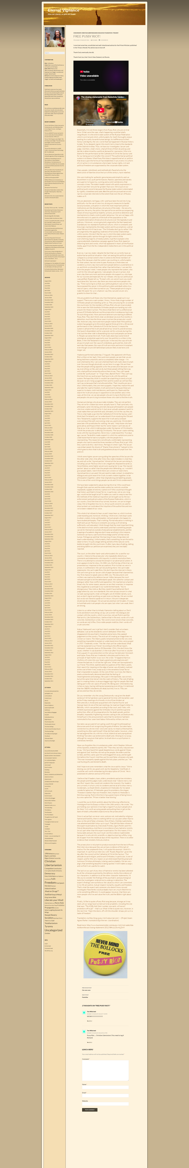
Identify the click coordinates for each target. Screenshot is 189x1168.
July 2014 (47, 600)
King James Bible (50, 897)
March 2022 (48, 397)
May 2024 (47, 342)
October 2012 (48, 650)
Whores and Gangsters (50, 843)
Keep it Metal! (57, 895)
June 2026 (47, 285)
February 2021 (48, 427)
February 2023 (48, 375)
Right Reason (48, 719)
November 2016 (49, 536)
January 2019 (48, 482)
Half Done (47, 710)
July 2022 (47, 392)
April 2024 (47, 345)
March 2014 (48, 610)
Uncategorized (53, 930)
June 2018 (47, 496)
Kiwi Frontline (48, 767)
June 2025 (47, 314)
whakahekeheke (49, 838)
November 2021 (49, 406)
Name (84, 1084)
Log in (46, 943)
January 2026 (48, 297)
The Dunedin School (50, 724)
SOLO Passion (48, 803)
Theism (60, 918)
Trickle (46, 826)
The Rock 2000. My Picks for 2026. (54, 218)
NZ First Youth (48, 791)
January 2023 (48, 378)
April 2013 (47, 636)
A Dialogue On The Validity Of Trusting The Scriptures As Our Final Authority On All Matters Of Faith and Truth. (54, 265)
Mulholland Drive (49, 717)
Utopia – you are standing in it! (52, 836)
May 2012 (47, 662)
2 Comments (104, 40)
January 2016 (48, 558)
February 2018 (48, 503)
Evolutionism (48, 879)
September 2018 (49, 491)
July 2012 (47, 657)
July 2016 (47, 543)
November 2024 (49, 330)
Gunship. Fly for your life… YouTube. (54, 207)
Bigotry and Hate (50, 856)
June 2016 (47, 546)
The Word (47, 736)
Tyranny (115, 33)
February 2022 (48, 399)
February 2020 (48, 451)
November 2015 (49, 562)
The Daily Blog (48, 807)
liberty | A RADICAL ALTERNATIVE (54, 774)
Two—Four (47, 831)
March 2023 (48, 373)
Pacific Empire (48, 796)
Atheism (51, 854)
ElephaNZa (47, 703)
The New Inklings (49, 726)
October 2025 (48, 304)
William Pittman (49, 180)
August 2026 (48, 281)
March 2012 (48, 667)
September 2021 (49, 411)
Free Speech (60, 883)
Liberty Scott (48, 779)
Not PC (46, 788)
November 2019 (49, 458)
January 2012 (48, 671)
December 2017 (49, 508)
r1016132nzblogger (50, 798)
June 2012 (47, 659)
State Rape (56, 918)
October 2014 (48, 593)
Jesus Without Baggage (51, 712)
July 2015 (47, 572)
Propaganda (49, 907)
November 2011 (49, 676)
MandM (47, 714)
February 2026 (48, 295)
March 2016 (48, 553)
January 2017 (48, 532)
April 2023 (47, 371)
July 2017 (47, 520)
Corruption (48, 871)
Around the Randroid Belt (51, 751)
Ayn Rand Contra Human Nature (53, 753)
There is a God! (49, 920)
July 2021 (47, 416)
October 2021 (48, 409)
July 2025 (47, 312)
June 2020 (47, 442)
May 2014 (47, 605)
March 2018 (48, 501)
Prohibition (60, 905)
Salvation (56, 907)
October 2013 (48, 622)
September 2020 (49, 439)
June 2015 (47, 574)
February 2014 (48, 612)
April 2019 (47, 475)
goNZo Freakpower (50, 762)
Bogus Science (49, 858)
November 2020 (49, 435)
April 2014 (47, 607)
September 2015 (49, 567)
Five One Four (54, 187)
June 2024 (47, 340)
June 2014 (47, 603)
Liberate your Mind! (54, 900)
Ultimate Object (49, 738)
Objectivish (48, 793)
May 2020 (47, 444)
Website (85, 1101)
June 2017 (47, 522)
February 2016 (48, 555)
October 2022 (48, 385)
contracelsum (48, 696)
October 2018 (48, 489)
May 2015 (47, 577)
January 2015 (48, 586)
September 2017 (49, 515)
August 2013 (48, 626)
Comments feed (49, 948)
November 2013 (49, 619)
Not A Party (48, 786)
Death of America (57, 871)
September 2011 (49, 681)
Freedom (50, 882)
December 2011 (49, 674)
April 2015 (47, 579)
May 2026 (47, 288)
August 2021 (48, 413)
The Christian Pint (49, 722)
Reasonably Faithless (50, 800)
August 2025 (48, 309)
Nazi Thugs (54, 905)
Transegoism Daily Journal (51, 822)
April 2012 (47, 664)
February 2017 (48, 529)
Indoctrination (50, 888)
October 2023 (48, 356)
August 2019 (48, 465)
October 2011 (48, 678)
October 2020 (48, 437)
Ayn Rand (56, 853)
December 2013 (49, 617)
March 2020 (48, 449)
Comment (86, 1059)
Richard (94, 40)
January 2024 (48, 352)
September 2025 (49, 307)
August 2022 (48, 390)
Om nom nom (87, 989)
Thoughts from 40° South (51, 817)
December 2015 (49, 560)
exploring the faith (49, 707)
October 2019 (48, 461)
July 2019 (47, 468)
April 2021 (47, 423)
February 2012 (48, 669)
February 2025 (48, 323)
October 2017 (48, 513)
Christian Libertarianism (89, 33)
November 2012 (49, 648)
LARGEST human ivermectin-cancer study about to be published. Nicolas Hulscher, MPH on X (54, 134)
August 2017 (48, 517)
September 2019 (49, 463)
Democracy (50, 873)
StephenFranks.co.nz (50, 805)
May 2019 (47, 472)
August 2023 (48, 361)
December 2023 (49, 354)
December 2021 (49, 404)
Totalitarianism (51, 923)
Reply (90, 1021)
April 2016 (47, 551)
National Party (48, 905)
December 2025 (49, 300)
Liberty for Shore (49, 777)
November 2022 (49, 383)
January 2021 (48, 430)
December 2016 (49, 534)
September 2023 (49, 359)
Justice (48, 894)
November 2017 (49, 510)
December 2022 (49, 380)
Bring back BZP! (55, 177)
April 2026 (47, 290)
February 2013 (48, 640)
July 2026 (47, 283)
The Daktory (48, 810)
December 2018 (49, 484)
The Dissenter (48, 812)
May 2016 (47, 548)
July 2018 (47, 494)
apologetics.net (49, 693)
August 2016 (48, 541)
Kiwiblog (47, 769)
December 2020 (49, 432)
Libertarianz (48, 903)
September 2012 (49, 652)
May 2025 (47, 316)
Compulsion (49, 868)
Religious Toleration (105, 33)
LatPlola (47, 158)
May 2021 (47, 420)
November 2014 (49, 591)
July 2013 (47, 629)
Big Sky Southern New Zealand (52, 755)
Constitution (57, 868)
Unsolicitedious (49, 833)
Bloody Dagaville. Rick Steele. (52, 216)
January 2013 (48, 643)
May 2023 (47, 368)
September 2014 (49, 596)
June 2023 (47, 366)
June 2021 (47, 418)
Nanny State (59, 903)
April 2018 (47, 498)
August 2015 (48, 569)
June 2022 (47, 394)
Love (53, 903)
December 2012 (49, 645)
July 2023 (47, 364)
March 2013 (48, 638)
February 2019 (48, 480)
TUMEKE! (47, 829)
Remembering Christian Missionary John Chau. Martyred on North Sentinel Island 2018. (54, 211)
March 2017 (48, 527)
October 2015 (48, 565)
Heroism (48, 886)
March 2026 (48, 293)
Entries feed (48, 946)
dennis (46, 700)
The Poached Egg (49, 731)
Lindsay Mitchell (49, 784)
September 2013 (49, 624)
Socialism (49, 918)
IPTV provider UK (49, 170)
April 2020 (47, 446)
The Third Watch (49, 814)
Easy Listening (49, 876)
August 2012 (48, 655)
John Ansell (48, 765)
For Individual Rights (50, 760)
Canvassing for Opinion (51, 758)
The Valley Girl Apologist (51, 733)
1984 (47, 854)
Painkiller (85, 996)
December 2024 (49, 328)
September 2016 (49, 539)
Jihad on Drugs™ (52, 891)
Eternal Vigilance (49, 705)
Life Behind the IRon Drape (52, 781)
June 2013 (47, 631)
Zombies (47, 933)
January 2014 (48, 614)
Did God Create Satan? (50, 261)
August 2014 (48, 598)
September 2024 (49, 335)
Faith (53, 879)
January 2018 (48, 506)
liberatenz (47, 772)
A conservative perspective (51, 691)
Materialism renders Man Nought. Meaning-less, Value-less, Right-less (54, 191)
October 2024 (48, 333)
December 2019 (49, 456)
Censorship (77, 33)
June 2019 (47, 470)
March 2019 (48, 477)
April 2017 (47, 525)
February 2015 (48, 584)
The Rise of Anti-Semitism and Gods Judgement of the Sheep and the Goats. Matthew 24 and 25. (54, 247)
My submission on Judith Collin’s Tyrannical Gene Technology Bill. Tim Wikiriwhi (54, 150)
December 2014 (49, 588)
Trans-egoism (48, 819)
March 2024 (48, 347)
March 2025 (48, 321)
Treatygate (47, 824)
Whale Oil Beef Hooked (51, 840)
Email (84, 1093)
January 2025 (48, 326)
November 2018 (49, 487)
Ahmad (46, 187)
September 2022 (49, 387)
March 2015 (48, 581)
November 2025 (49, 302)
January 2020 (48, 454)
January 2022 (48, 401)
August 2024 (48, 338)
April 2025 (47, 319)
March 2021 (48, 425)
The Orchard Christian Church (52, 729)
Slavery (54, 915)
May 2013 (47, 633)
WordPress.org (49, 950)
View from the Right (50, 740)
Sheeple (47, 915)
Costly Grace (48, 698)
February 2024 (48, 349)
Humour (53, 886)
